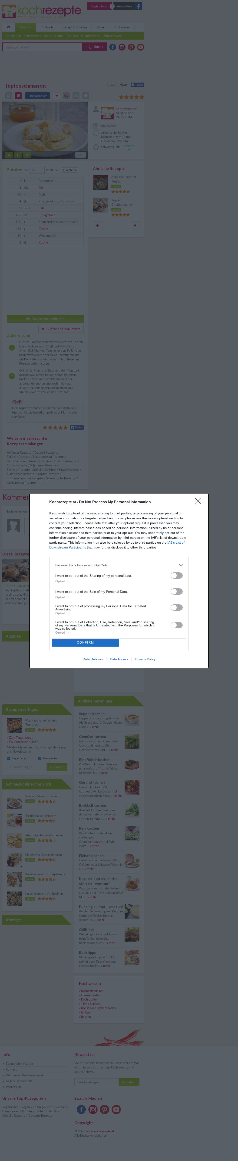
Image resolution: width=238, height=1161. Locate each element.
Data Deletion (93, 659)
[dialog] (119, 580)
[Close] (199, 502)
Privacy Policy (145, 659)
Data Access (119, 659)
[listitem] (119, 565)
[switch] (177, 575)
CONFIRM (85, 642)
